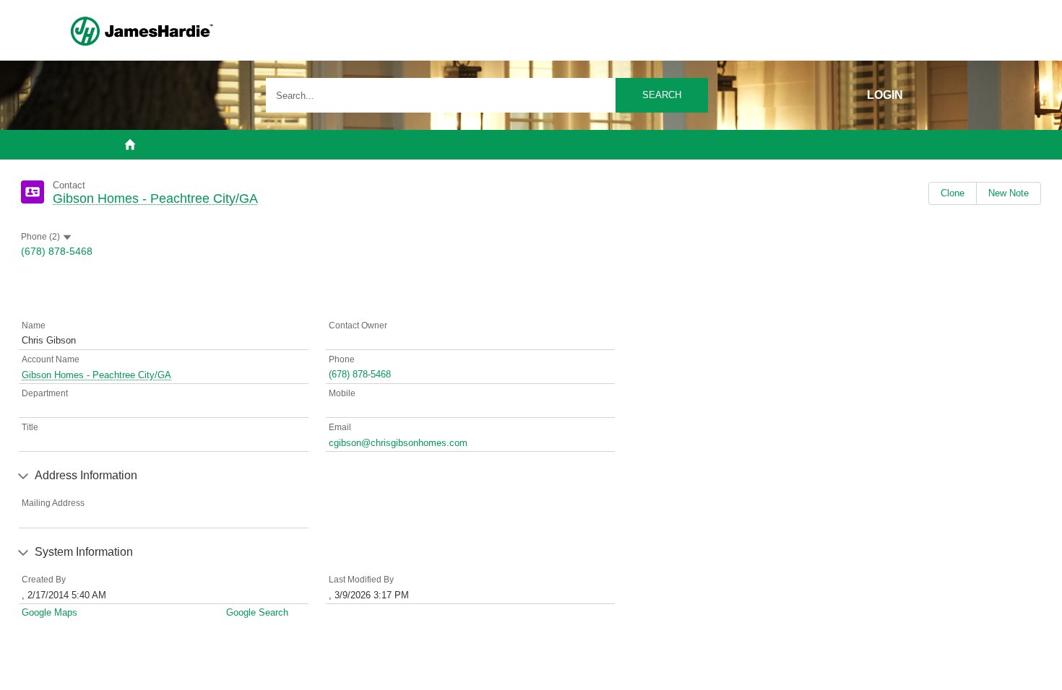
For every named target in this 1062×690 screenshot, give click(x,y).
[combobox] (487, 95)
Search (661, 94)
